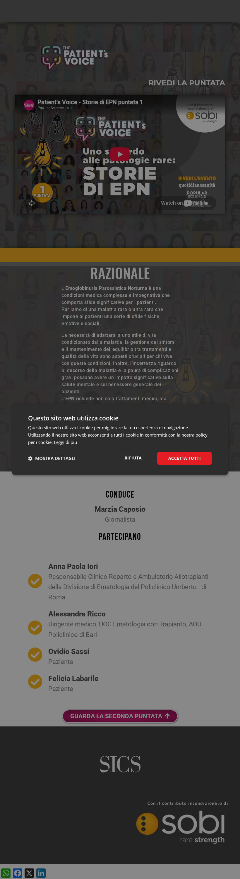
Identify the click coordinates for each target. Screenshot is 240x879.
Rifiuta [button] (133, 458)
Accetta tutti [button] (184, 458)
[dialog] (120, 439)
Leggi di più (65, 442)
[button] (52, 458)
